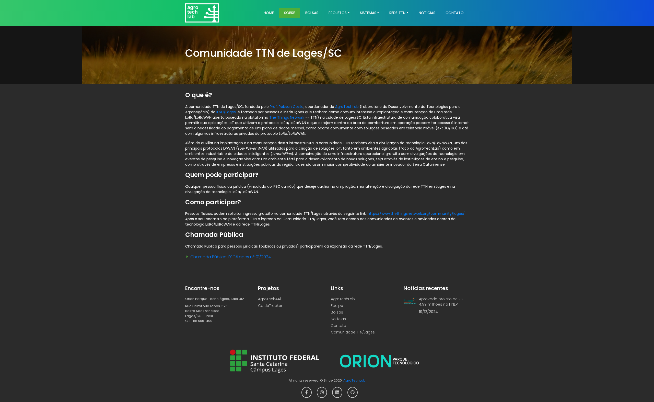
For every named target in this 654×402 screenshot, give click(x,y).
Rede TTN (397, 12)
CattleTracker (270, 305)
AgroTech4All (270, 299)
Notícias (427, 12)
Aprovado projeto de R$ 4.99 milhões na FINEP (441, 301)
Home (269, 12)
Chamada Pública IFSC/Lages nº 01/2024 (230, 257)
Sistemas (368, 12)
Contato (455, 12)
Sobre (289, 12)
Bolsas (311, 12)
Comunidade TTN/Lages (353, 332)
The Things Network (286, 117)
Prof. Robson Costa (286, 106)
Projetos (338, 12)
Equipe (337, 305)
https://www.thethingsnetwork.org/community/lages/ (416, 213)
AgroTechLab (347, 106)
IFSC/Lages (226, 112)
